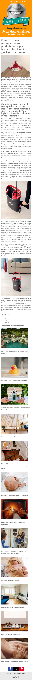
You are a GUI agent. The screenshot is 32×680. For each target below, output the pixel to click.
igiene (6, 318)
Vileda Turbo (13, 160)
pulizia (7, 322)
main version (16, 677)
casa (6, 320)
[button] (10, 669)
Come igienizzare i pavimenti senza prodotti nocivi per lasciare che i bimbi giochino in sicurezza (16, 33)
